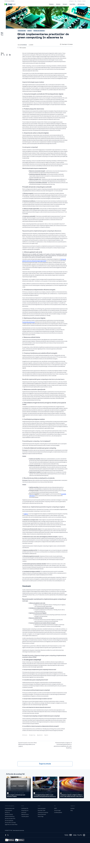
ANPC (55, 808)
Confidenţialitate (58, 812)
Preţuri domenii (8, 810)
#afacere (24, 735)
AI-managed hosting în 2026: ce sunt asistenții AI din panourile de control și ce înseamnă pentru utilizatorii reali (45, 795)
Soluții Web (72, 4)
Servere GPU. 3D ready (10, 822)
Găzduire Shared (9, 814)
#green (46, 735)
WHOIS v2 (7, 812)
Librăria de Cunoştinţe (43, 812)
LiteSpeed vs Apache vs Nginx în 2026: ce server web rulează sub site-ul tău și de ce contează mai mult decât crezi (71, 795)
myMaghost (71, 1)
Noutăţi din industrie (39, 30)
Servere (58, 4)
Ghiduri (29, 30)
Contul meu (82, 4)
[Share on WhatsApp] (7, 55)
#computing (32, 735)
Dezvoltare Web (21, 30)
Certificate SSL (24, 808)
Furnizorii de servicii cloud (28, 322)
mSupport (79, 1)
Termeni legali (57, 810)
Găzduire (51, 4)
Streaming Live (24, 810)
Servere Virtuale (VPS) (10, 818)
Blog (75, 1)
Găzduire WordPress (9, 816)
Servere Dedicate (9, 820)
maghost (26, 514)
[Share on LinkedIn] (10, 55)
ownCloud (23, 812)
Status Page (40, 816)
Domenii (65, 4)
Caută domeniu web (9, 808)
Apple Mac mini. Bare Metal (11, 824)
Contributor (42, 793)
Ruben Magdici (69, 793)
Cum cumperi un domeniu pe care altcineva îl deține (16, 795)
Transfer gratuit (25, 816)
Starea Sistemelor (42, 814)
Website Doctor (25, 814)
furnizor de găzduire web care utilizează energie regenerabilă (44, 260)
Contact (84, 1)
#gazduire (40, 735)
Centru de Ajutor (42, 808)
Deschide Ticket (41, 810)
